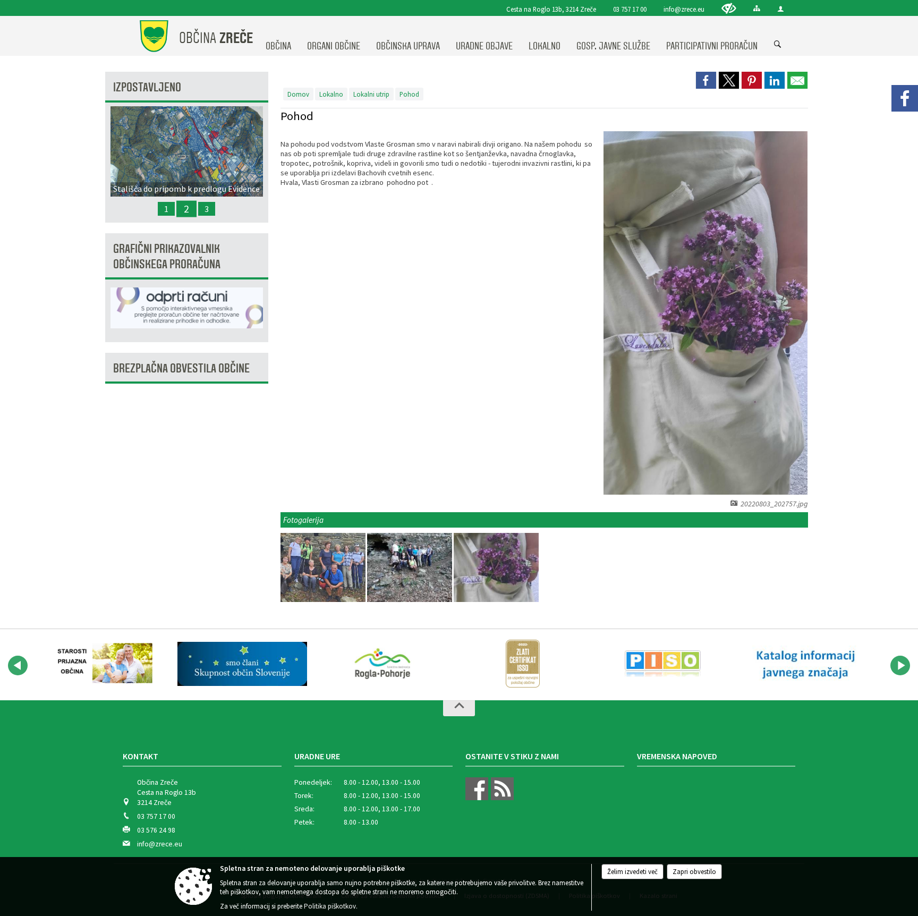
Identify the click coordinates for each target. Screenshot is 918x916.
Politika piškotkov (330, 906)
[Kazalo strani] (756, 8)
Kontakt (140, 756)
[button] (18, 665)
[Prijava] (780, 8)
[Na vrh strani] (459, 708)
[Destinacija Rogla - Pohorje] (382, 664)
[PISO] (662, 664)
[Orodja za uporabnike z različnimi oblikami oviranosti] (728, 8)
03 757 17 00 (630, 9)
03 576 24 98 (156, 830)
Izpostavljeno (147, 87)
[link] (706, 80)
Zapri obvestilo (694, 871)
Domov (298, 94)
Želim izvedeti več (632, 871)
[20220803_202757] (496, 567)
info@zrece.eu (684, 9)
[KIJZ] (803, 664)
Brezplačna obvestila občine (181, 368)
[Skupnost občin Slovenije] (242, 664)
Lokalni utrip (371, 94)
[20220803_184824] (410, 567)
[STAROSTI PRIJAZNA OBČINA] (102, 664)
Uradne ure (317, 756)
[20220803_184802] (323, 567)
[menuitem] (278, 36)
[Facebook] (904, 98)
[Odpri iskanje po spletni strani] (777, 44)
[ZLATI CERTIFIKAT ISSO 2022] (522, 664)
